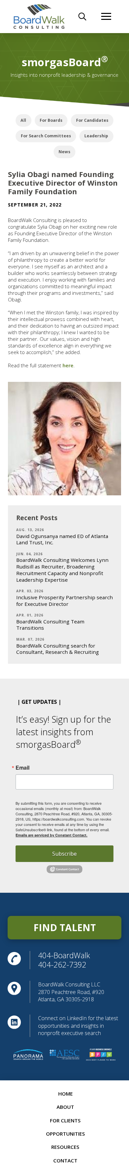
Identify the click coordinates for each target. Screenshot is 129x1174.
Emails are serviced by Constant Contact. (51, 835)
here (68, 365)
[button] (82, 16)
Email (22, 767)
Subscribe (64, 853)
